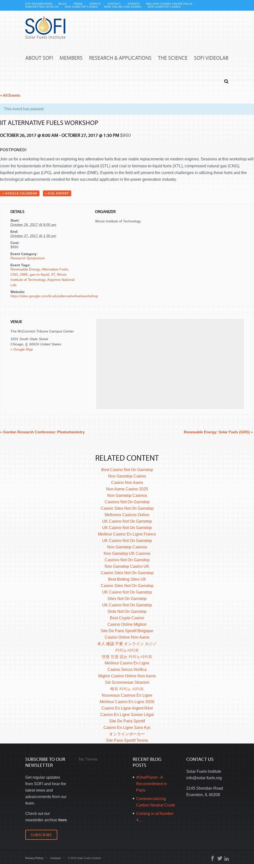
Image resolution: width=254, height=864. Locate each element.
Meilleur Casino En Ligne (127, 663)
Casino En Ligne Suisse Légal (127, 715)
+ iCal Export (57, 193)
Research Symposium (27, 258)
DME (24, 274)
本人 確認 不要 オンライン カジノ (127, 644)
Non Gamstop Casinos (127, 495)
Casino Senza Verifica (127, 669)
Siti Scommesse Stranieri (127, 682)
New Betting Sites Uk (42, 6)
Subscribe (41, 834)
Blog (63, 3)
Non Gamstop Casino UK (127, 566)
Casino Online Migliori (127, 624)
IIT (53, 274)
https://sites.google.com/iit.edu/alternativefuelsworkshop (54, 296)
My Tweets (88, 759)
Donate (133, 3)
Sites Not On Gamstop (127, 598)
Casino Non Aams (127, 482)
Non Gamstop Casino (81, 6)
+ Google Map (21, 349)
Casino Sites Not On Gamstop (127, 508)
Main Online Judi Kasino (123, 6)
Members (71, 58)
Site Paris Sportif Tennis (127, 740)
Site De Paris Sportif (127, 721)
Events (95, 3)
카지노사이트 (127, 650)
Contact (114, 3)
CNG (14, 274)
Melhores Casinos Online (127, 515)
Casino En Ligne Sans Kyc (127, 727)
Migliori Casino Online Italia (169, 3)
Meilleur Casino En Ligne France (127, 534)
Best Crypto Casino (127, 618)
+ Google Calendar (19, 193)
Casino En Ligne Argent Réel (127, 708)
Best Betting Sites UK (127, 579)
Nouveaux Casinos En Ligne (127, 695)
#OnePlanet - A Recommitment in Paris (151, 783)
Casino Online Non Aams (127, 637)
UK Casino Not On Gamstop (127, 521)
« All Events (10, 95)
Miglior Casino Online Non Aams (127, 676)
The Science (173, 58)
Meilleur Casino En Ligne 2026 (127, 702)
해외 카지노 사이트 (127, 689)
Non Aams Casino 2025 (127, 489)
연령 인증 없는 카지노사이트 (127, 657)
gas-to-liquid (39, 274)
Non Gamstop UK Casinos (127, 553)
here (62, 820)
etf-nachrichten (38, 3)
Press (78, 3)
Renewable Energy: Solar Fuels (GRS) (218, 432)
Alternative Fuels (55, 269)
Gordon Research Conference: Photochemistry (42, 432)
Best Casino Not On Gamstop (127, 470)
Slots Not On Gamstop (127, 611)
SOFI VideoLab (211, 58)
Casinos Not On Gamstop (127, 502)
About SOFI (39, 58)
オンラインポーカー (127, 734)
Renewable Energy (25, 269)
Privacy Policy (34, 858)
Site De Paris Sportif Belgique (127, 631)
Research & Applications (120, 58)
